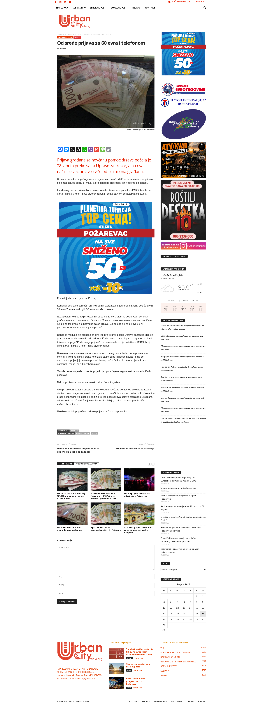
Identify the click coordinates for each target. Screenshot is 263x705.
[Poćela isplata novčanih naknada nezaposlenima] (72, 513)
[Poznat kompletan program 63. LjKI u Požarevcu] (116, 683)
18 (170, 613)
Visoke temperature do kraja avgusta (178, 488)
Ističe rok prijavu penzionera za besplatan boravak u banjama (139, 530)
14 (190, 608)
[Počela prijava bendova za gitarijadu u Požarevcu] (139, 479)
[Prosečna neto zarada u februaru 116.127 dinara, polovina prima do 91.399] (106, 479)
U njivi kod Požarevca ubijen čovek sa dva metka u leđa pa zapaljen (78, 450)
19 (177, 613)
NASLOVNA (62, 7)
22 (196, 613)
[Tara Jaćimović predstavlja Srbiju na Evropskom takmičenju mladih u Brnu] (116, 653)
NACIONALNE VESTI (65, 37)
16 (203, 608)
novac (86, 433)
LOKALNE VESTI (119, 7)
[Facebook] (56, 2)
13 (184, 608)
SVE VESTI (78, 7)
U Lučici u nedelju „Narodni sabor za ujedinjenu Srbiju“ (183, 518)
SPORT (129, 658)
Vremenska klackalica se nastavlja (135, 448)
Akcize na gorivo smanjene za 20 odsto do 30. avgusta (183, 508)
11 (171, 608)
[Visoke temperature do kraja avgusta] (116, 668)
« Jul (163, 630)
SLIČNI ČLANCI (66, 464)
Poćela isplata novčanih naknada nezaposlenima (69, 528)
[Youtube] (70, 2)
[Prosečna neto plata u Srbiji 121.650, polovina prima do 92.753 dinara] (72, 479)
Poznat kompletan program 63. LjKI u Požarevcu (178, 497)
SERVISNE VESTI (98, 7)
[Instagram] (60, 2)
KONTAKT (150, 7)
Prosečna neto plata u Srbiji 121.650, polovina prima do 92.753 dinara (71, 496)
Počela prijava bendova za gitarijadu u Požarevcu (137, 494)
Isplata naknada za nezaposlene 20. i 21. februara (106, 528)
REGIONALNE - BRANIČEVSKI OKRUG (178, 662)
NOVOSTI (74, 431)
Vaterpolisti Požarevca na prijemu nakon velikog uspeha (180, 550)
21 (190, 613)
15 (196, 608)
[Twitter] (65, 2)
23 (203, 613)
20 (184, 613)
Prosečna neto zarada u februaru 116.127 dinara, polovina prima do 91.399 (103, 496)
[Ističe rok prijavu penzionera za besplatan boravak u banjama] (139, 513)
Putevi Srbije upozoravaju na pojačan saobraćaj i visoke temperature (178, 540)
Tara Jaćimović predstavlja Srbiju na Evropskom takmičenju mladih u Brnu (178, 479)
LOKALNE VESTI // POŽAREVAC (175, 652)
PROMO (136, 7)
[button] (204, 7)
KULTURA (164, 671)
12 (177, 608)
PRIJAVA (94, 433)
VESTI (77, 37)
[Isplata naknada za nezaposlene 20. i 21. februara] (106, 513)
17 (164, 613)
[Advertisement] (153, 21)
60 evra (79, 433)
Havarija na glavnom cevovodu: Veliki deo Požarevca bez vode (181, 529)
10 (164, 608)
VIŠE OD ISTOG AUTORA (86, 464)
